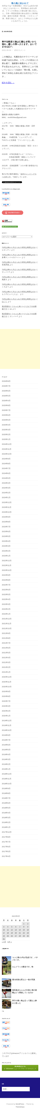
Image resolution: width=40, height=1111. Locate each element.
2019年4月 (6, 754)
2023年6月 (6, 531)
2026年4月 (6, 401)
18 (8, 933)
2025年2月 (6, 434)
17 (4, 933)
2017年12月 (7, 832)
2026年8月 (6, 381)
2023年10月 (7, 512)
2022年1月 (6, 614)
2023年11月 (6, 507)
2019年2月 (6, 764)
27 (16, 936)
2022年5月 (6, 594)
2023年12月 (7, 502)
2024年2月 (6, 493)
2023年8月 (6, 522)
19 (12, 933)
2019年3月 (6, 759)
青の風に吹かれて (20, 3)
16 (28, 930)
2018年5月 (6, 808)
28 (20, 936)
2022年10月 (7, 570)
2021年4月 (6, 657)
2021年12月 (7, 619)
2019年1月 (6, 769)
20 (16, 933)
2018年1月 (6, 827)
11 (8, 930)
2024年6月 (6, 473)
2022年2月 (6, 609)
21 (20, 933)
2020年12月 (7, 677)
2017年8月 (6, 837)
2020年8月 (6, 696)
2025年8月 (6, 405)
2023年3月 (6, 546)
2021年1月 (6, 672)
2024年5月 (6, 478)
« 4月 (4, 942)
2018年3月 (6, 817)
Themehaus (20, 1107)
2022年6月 (6, 590)
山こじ (4, 302)
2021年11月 (6, 623)
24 (4, 936)
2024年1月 (6, 497)
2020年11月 (6, 682)
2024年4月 (6, 483)
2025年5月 (6, 420)
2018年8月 (6, 793)
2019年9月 (6, 735)
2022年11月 (6, 565)
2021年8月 (6, 638)
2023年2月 (6, 551)
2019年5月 (6, 750)
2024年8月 (6, 463)
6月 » (10, 942)
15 (24, 930)
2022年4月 (6, 599)
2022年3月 (6, 604)
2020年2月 (6, 711)
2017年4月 (6, 856)
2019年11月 (6, 725)
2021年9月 (6, 633)
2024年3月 (6, 488)
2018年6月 (6, 803)
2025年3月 (6, 430)
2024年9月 (6, 459)
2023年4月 (6, 541)
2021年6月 (6, 648)
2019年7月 (6, 740)
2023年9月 (6, 517)
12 (12, 930)
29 (24, 936)
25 (8, 936)
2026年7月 (6, 386)
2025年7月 (6, 410)
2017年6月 (6, 847)
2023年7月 (6, 527)
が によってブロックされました (20, 1068)
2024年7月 (6, 468)
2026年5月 (6, 396)
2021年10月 (7, 628)
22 (24, 933)
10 (4, 930)
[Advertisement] (20, 349)
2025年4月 (6, 425)
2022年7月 (6, 585)
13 (16, 930)
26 (12, 936)
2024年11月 (6, 449)
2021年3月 (6, 662)
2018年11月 (6, 779)
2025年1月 (6, 439)
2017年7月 (6, 842)
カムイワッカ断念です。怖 (22, 967)
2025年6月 (6, 415)
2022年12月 (7, 560)
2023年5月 (6, 536)
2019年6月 (6, 745)
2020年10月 (7, 687)
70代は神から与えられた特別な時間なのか (19, 247)
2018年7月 (6, 798)
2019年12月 (7, 720)
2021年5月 (6, 653)
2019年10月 (7, 730)
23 (28, 933)
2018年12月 (7, 774)
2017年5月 (6, 851)
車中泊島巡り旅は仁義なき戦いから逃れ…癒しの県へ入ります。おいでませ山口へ (19, 44)
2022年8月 (6, 580)
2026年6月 (6, 391)
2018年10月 (7, 784)
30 (28, 936)
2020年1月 (6, 716)
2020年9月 (6, 691)
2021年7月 (6, 643)
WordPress (20, 1104)
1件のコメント (20, 50)
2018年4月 (6, 813)
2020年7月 (6, 701)
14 (20, 930)
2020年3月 (6, 706)
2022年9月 (6, 575)
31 (4, 939)
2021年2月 (6, 667)
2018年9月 (6, 788)
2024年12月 (7, 444)
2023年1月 (6, 556)
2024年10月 (7, 454)
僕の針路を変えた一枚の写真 (23, 980)
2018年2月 (6, 822)
